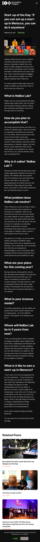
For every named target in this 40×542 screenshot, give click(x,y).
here (8, 421)
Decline (24, 538)
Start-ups (21, 32)
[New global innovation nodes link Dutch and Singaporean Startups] (20, 449)
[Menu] (37, 3)
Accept (15, 538)
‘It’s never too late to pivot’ (12, 493)
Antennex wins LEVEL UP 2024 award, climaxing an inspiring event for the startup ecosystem (18, 524)
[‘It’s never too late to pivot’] (20, 480)
